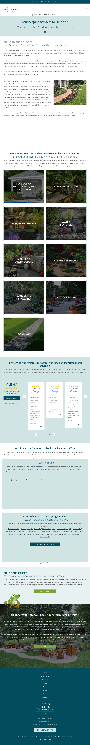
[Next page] (54, 434)
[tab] (11, 479)
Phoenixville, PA (34, 531)
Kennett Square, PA (70, 531)
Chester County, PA (61, 534)
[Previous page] (36, 434)
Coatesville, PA (22, 531)
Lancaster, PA (45, 531)
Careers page (68, 585)
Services (45, 680)
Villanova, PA (39, 534)
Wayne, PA (49, 534)
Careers (45, 697)
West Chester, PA (13, 529)
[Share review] (41, 427)
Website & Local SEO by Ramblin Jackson (58, 737)
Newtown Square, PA (64, 529)
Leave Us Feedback (11, 398)
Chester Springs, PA (48, 529)
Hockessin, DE (45, 537)
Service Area (45, 676)
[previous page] (24, 396)
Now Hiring (35, 2)
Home (45, 673)
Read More (33, 423)
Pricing (45, 683)
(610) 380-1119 (46, 2)
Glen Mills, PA (21, 534)
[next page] (85, 396)
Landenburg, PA (57, 531)
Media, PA (30, 534)
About (45, 687)
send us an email (51, 725)
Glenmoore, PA (11, 531)
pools (48, 81)
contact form (58, 113)
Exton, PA (37, 529)
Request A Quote (45, 730)
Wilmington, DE (74, 534)
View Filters (12, 403)
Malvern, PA (77, 529)
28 (49, 434)
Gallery (45, 694)
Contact (55, 2)
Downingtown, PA (27, 529)
